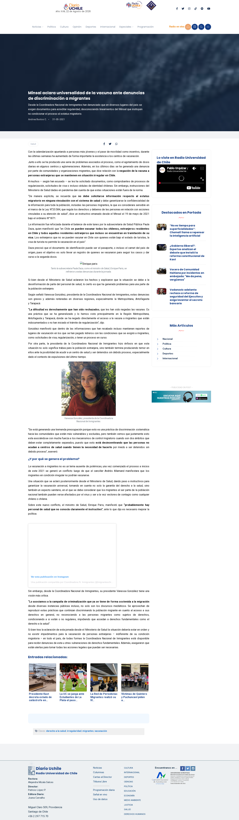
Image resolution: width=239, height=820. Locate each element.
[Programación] (195, 27)
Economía (129, 795)
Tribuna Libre (100, 781)
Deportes (91, 26)
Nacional (168, 339)
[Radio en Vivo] (188, 27)
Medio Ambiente (132, 800)
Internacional (107, 26)
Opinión (77, 26)
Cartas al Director (102, 777)
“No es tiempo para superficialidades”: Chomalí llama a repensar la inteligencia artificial (187, 230)
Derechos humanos (135, 814)
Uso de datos (100, 799)
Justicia (128, 805)
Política (51, 26)
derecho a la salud (56, 731)
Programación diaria (104, 790)
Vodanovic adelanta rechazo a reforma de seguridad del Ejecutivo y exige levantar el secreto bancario (186, 296)
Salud (33, 144)
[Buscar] (201, 27)
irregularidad (74, 731)
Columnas (98, 772)
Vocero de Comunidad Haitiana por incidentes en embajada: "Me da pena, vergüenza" (187, 274)
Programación (146, 26)
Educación (130, 791)
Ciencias (128, 781)
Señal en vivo (100, 794)
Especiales (125, 26)
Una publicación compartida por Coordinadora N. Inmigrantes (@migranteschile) (72, 582)
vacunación (101, 731)
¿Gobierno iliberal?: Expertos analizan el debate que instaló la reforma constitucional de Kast (187, 252)
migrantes (88, 731)
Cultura (64, 26)
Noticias (36, 26)
